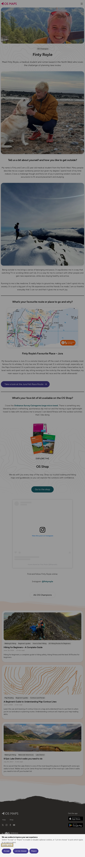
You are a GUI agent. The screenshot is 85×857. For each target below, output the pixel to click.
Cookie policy (7, 845)
